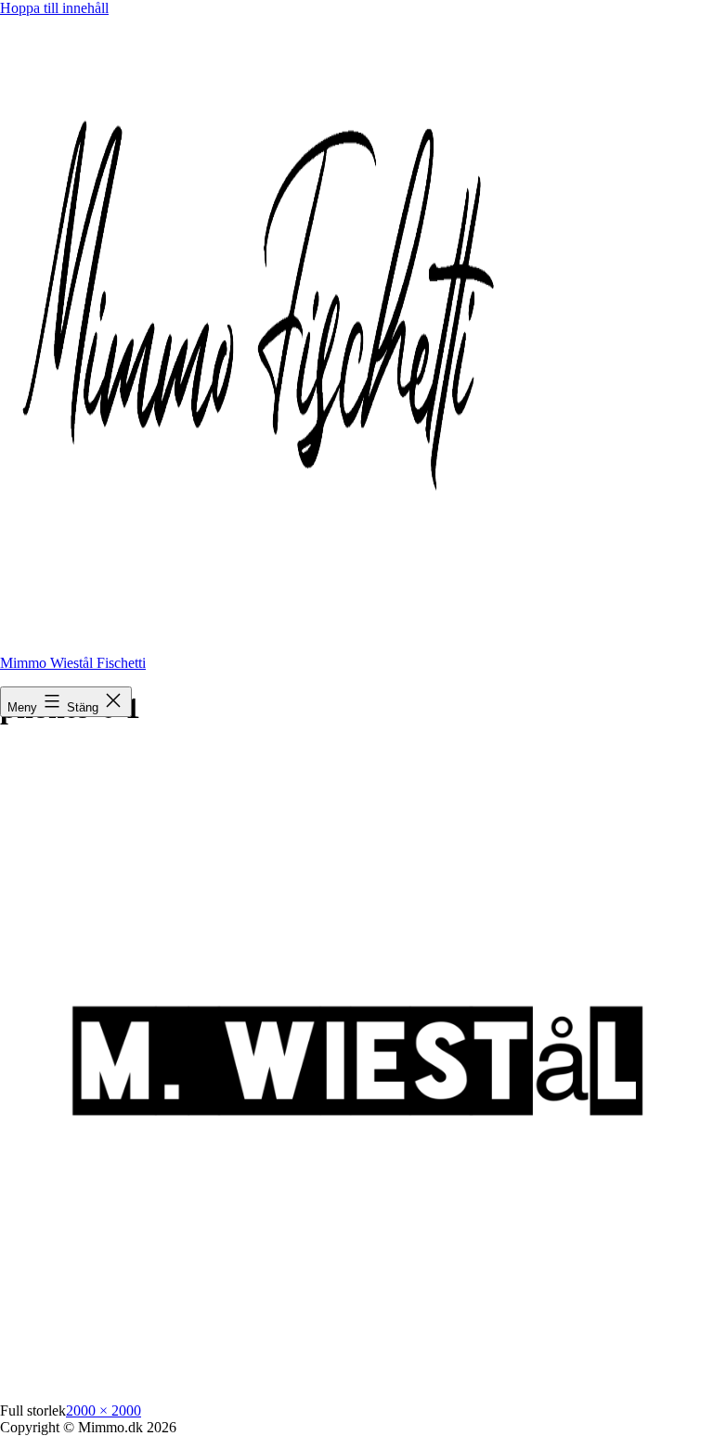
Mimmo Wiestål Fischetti (73, 663)
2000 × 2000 (103, 1410)
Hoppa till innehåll (54, 8)
